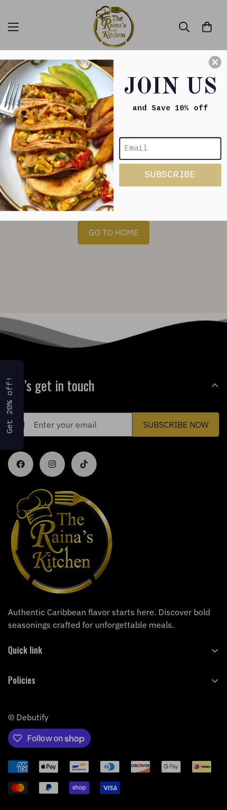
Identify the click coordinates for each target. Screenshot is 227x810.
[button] (215, 61)
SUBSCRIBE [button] (170, 174)
